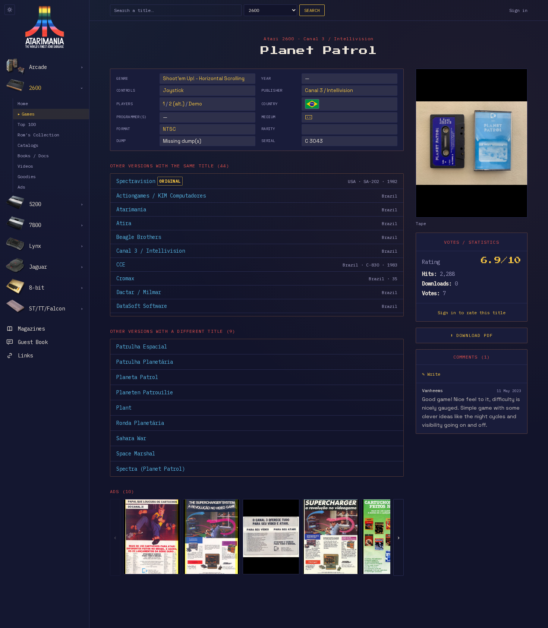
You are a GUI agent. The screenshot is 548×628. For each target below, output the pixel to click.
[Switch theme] (9, 9)
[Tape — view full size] (471, 143)
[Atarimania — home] (44, 26)
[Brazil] (312, 104)
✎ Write (431, 374)
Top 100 (27, 124)
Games (26, 114)
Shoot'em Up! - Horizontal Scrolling (204, 78)
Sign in (518, 10)
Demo (195, 104)
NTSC (169, 129)
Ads (21, 187)
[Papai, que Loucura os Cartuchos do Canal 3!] (151, 536)
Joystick (173, 90)
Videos (25, 166)
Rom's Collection (38, 135)
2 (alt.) (177, 104)
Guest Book (33, 342)
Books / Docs (33, 155)
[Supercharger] (330, 536)
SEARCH (312, 10)
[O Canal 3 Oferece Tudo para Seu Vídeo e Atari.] (271, 536)
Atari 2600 (279, 38)
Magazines (31, 328)
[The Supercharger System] (211, 536)
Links (25, 355)
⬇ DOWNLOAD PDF (471, 335)
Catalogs (28, 145)
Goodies (27, 176)
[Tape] (308, 117)
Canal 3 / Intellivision (329, 90)
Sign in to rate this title (472, 313)
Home (23, 103)
